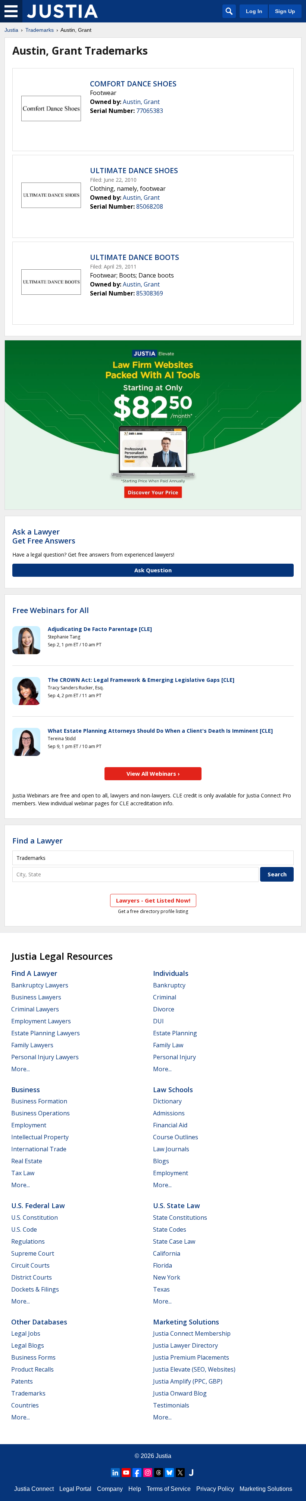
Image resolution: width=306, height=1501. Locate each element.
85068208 (149, 206)
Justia (11, 30)
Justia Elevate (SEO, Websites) (194, 1369)
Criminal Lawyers (35, 1009)
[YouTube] (126, 1472)
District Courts (31, 1277)
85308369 (149, 293)
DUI (158, 1021)
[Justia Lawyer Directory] (191, 1472)
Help (134, 1489)
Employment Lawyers (41, 1021)
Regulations (28, 1241)
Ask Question (153, 570)
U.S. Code (24, 1229)
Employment (28, 1125)
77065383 (149, 111)
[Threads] (158, 1472)
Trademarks (39, 30)
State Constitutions (180, 1217)
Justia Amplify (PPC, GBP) (187, 1381)
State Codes (169, 1229)
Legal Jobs (25, 1333)
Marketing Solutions (186, 1321)
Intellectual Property (40, 1137)
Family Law (168, 1045)
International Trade (38, 1149)
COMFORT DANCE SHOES (133, 84)
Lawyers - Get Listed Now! (153, 900)
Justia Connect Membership (192, 1333)
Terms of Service (169, 1489)
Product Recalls (32, 1369)
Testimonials (171, 1405)
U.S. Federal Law (38, 1205)
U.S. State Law (176, 1205)
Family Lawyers (32, 1045)
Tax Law (22, 1173)
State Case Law (174, 1241)
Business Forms (33, 1357)
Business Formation (39, 1101)
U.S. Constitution (34, 1217)
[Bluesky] (169, 1472)
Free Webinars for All (50, 610)
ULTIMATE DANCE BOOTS (134, 257)
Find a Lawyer (37, 841)
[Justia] (62, 11)
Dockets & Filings (35, 1289)
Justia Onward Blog (180, 1393)
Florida (162, 1265)
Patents (22, 1381)
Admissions (169, 1113)
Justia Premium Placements (191, 1357)
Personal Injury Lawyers (45, 1057)
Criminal (164, 997)
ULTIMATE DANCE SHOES (134, 170)
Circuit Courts (30, 1265)
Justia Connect (34, 1489)
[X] (180, 1472)
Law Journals (171, 1149)
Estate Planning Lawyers (45, 1033)
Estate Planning (175, 1033)
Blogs (161, 1161)
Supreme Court (32, 1253)
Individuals (170, 973)
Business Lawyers (36, 997)
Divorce (163, 1009)
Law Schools (173, 1089)
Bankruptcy (169, 985)
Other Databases (39, 1321)
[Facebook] (136, 1472)
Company (110, 1489)
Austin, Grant (141, 102)
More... (20, 1069)
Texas (161, 1289)
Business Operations (40, 1113)
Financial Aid (170, 1125)
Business (25, 1089)
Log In (254, 11)
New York (166, 1277)
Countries (25, 1405)
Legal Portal (75, 1489)
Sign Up (285, 11)
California (166, 1253)
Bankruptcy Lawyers (39, 985)
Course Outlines (175, 1137)
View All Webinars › (153, 773)
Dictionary (167, 1101)
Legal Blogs (27, 1345)
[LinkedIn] (115, 1472)
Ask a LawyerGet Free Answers (43, 536)
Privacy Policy (215, 1489)
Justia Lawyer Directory (185, 1345)
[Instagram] (147, 1472)
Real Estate (26, 1161)
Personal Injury (174, 1057)
